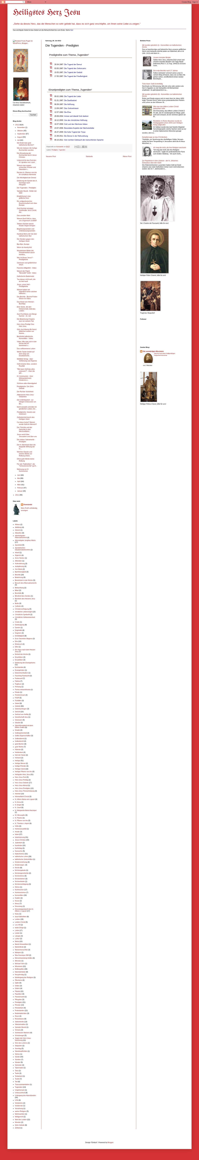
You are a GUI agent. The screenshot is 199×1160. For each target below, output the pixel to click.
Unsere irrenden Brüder (162, 57)
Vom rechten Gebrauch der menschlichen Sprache (83, 140)
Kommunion (19, 890)
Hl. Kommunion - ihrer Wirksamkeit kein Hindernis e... (25, 378)
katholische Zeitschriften (24, 859)
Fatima (17, 681)
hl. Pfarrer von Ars (21, 821)
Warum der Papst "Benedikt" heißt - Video (26, 272)
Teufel (17, 1079)
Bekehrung (19, 577)
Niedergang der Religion (24, 977)
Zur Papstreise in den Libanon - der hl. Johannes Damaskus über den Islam (160, 162)
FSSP (17, 698)
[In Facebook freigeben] (83, 146)
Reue (17, 1016)
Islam (17, 834)
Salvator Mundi (20, 1027)
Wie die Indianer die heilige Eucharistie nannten (27, 149)
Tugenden (62, 150)
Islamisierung (20, 837)
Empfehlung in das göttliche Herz (24, 197)
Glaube (17, 723)
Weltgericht (19, 1117)
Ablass (17, 524)
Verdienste (19, 1106)
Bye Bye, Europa (23, 244)
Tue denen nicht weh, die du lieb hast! (26, 280)
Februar (20, 488)
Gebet (17, 703)
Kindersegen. (20, 865)
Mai (18, 478)
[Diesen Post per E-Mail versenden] (75, 146)
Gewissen (18, 720)
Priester (18, 1005)
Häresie (18, 749)
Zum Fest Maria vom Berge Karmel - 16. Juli (27, 315)
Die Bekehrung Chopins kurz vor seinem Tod (26, 320)
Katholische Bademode (25, 276)
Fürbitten (18, 701)
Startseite (89, 156)
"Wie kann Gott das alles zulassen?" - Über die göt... (26, 371)
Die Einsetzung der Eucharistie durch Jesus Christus (27, 155)
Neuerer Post (51, 156)
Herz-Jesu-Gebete (21, 783)
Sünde (17, 1057)
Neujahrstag (19, 975)
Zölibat (17, 1128)
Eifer (16, 647)
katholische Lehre (21, 856)
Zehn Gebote (20, 1125)
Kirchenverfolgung (21, 884)
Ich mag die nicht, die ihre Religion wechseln (169, 147)
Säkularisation (20, 1024)
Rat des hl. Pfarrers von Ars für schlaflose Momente (27, 173)
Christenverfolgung (22, 609)
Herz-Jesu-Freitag (21, 780)
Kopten (17, 898)
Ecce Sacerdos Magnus (23, 639)
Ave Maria (18, 569)
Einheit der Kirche (21, 654)
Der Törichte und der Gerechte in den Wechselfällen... (24, 429)
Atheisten (18, 561)
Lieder (17, 933)
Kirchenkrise (19, 876)
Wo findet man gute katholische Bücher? (25, 144)
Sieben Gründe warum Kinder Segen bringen (26, 225)
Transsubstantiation (22, 1084)
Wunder (18, 1122)
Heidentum (19, 752)
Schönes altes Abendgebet (27, 383)
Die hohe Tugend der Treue (74, 132)
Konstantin (28, 505)
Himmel (18, 794)
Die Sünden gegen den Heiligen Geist (25, 240)
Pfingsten (18, 1000)
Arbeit (17, 553)
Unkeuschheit (20, 1093)
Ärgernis (18, 555)
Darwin (17, 628)
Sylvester (18, 1065)
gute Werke (19, 747)
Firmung (18, 687)
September (21, 134)
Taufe (17, 1073)
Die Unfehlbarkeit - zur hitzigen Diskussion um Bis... (26, 402)
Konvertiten (19, 895)
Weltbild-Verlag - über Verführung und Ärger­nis (27, 360)
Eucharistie (19, 667)
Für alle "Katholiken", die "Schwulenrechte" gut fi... (27, 465)
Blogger (110, 1142)
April (19, 481)
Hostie (17, 832)
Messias (18, 961)
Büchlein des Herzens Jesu (25, 599)
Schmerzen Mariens (22, 1033)
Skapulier (18, 1046)
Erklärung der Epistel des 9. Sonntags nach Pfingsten (27, 183)
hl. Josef (18, 808)
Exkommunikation (21, 673)
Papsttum (18, 994)
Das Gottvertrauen (71, 108)
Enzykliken (19, 660)
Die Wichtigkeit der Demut (26, 178)
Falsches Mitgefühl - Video (26, 268)
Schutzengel (19, 1035)
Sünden (18, 1059)
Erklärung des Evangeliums (25, 663)
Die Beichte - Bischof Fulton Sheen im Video (27, 298)
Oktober (20, 131)
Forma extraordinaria (22, 690)
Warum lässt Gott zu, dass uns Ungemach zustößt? (27, 219)
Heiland (18, 758)
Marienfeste (19, 947)
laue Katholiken (20, 917)
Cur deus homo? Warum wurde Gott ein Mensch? (27, 423)
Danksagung (19, 625)
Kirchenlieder (20, 881)
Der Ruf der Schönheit (25, 392)
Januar (20, 491)
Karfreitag (18, 848)
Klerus (17, 887)
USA (16, 1100)
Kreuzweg (18, 906)
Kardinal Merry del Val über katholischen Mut (27, 235)
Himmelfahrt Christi (22, 797)
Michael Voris (20, 964)
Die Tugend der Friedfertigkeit (75, 76)
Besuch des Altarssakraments (26, 583)
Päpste (17, 991)
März (19, 485)
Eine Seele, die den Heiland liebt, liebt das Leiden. (26, 309)
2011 (17, 495)
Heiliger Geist (20, 769)
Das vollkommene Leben (26, 349)
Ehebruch (18, 644)
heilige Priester (20, 766)
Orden (17, 986)
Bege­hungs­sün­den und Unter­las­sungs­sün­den (26, 230)
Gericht (17, 712)
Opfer (17, 983)
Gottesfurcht (19, 741)
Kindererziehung (21, 862)
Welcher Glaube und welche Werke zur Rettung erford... (24, 454)
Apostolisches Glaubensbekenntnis (22, 549)
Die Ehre (67, 112)
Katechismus (19, 854)
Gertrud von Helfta (21, 714)
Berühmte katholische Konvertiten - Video (25, 337)
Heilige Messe (20, 763)
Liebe (17, 930)
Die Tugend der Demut (73, 64)
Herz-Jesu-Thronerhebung (25, 791)
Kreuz (17, 904)
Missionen (18, 966)
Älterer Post (127, 156)
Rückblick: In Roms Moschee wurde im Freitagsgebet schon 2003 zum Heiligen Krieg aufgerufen (168, 123)
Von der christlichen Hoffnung (75, 120)
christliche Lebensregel (23, 612)
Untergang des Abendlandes (25, 1095)
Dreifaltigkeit (19, 636)
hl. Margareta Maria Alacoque (26, 810)
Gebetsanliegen (21, 709)
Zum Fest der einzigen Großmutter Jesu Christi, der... (27, 210)
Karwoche (18, 851)
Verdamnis (19, 1103)
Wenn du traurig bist (24, 247)
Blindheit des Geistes (22, 596)
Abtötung (18, 527)
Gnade (17, 730)
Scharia (18, 1030)
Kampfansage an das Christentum (154, 137)
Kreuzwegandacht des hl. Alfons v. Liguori (24, 910)
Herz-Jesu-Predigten (22, 788)
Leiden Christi (20, 922)
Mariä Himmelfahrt (21, 944)
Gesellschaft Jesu (21, 717)
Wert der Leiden (21, 1120)
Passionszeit (19, 997)
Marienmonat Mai (21, 950)
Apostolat (18, 545)
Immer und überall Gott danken (76, 116)
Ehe (16, 641)
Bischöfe (18, 593)
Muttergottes (19, 969)
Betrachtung (19, 588)
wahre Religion (20, 1111)
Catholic (18, 606)
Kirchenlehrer (20, 879)
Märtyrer (18, 952)
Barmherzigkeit (20, 572)
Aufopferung (19, 566)
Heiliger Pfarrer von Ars (23, 772)
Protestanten (19, 1011)
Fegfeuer (18, 684)
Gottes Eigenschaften (23, 736)
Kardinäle (18, 845)
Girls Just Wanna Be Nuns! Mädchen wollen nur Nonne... (27, 331)
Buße (17, 603)
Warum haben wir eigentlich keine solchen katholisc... (27, 292)
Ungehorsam (20, 1090)
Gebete (17, 706)
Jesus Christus (20, 840)
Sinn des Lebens (21, 1043)
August (20, 137)
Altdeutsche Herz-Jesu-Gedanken (25, 396)
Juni (19, 475)
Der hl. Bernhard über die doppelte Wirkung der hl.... (26, 447)
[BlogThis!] (78, 146)
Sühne (17, 1054)
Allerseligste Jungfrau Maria (25, 540)
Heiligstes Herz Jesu (46, 12)
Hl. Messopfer (20, 815)
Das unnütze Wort (23, 215)
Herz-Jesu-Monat (21, 785)
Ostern (17, 988)
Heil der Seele (20, 755)
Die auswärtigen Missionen (153, 351)
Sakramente (19, 1022)
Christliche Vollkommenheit (25, 617)
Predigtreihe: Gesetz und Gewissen (26, 413)
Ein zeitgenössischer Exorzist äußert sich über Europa (27, 203)
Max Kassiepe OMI (22, 955)
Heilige (17, 761)
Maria (17, 941)
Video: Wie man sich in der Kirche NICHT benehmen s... (27, 343)
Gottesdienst (19, 738)
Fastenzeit (18, 678)
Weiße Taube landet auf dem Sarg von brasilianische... (25, 354)
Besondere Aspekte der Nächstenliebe (79, 128)
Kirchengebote (20, 870)
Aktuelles (18, 533)
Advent (17, 530)
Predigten (55, 150)
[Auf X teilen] (80, 146)
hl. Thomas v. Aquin (22, 823)
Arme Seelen (20, 558)
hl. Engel (18, 805)
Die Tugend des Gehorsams (75, 68)
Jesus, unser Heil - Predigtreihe (24, 285)
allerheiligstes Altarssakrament (21, 537)
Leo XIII (17, 925)
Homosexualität (20, 829)
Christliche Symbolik (22, 615)
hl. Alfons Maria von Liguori (25, 799)
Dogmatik (18, 630)
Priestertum (19, 1008)
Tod (16, 1082)
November (21, 127)
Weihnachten (20, 1114)
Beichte (17, 575)
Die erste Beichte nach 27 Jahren (165, 71)
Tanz (16, 1071)
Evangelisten (20, 670)
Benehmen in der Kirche (24, 580)
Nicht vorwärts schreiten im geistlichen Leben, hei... (27, 408)
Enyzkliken (19, 657)
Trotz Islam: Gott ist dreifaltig (152, 84)
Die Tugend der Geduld (73, 72)
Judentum (18, 843)
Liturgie (17, 936)
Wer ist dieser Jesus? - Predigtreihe (25, 259)
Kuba (17, 914)
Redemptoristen (21, 1013)
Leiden (17, 919)
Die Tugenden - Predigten (26, 188)
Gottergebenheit (21, 733)
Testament (18, 1076)
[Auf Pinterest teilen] (86, 146)
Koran (17, 901)
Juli (18, 140)
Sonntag (18, 1048)
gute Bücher (19, 744)
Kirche (17, 868)
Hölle (17, 826)
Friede (17, 692)
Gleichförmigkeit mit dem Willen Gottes (24, 726)
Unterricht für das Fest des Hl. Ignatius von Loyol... (26, 161)
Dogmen (18, 633)
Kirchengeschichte (22, 873)
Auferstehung (20, 564)
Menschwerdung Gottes (23, 958)
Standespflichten (21, 1051)
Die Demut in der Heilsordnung (76, 136)
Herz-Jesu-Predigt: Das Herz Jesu (25, 325)
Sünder (17, 1062)
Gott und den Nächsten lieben (75, 124)
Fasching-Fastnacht (22, 676)
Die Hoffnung (69, 104)
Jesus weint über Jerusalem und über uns (27, 435)
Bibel (17, 590)
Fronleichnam (20, 695)
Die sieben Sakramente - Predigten (26, 440)
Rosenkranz (19, 1019)
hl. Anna (18, 802)
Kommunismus (20, 892)
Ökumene (18, 980)
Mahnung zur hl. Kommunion (23, 470)
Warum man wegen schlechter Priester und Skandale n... (26, 167)
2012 (17, 125)
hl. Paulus (18, 818)
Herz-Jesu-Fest (20, 777)
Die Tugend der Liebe (72, 96)
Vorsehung (19, 1108)
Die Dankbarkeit (70, 100)
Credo (17, 622)
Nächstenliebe (20, 972)
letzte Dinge (19, 928)
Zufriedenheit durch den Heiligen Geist (26, 418)
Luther (17, 939)
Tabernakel (19, 1068)
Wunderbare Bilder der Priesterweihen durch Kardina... (26, 252)
